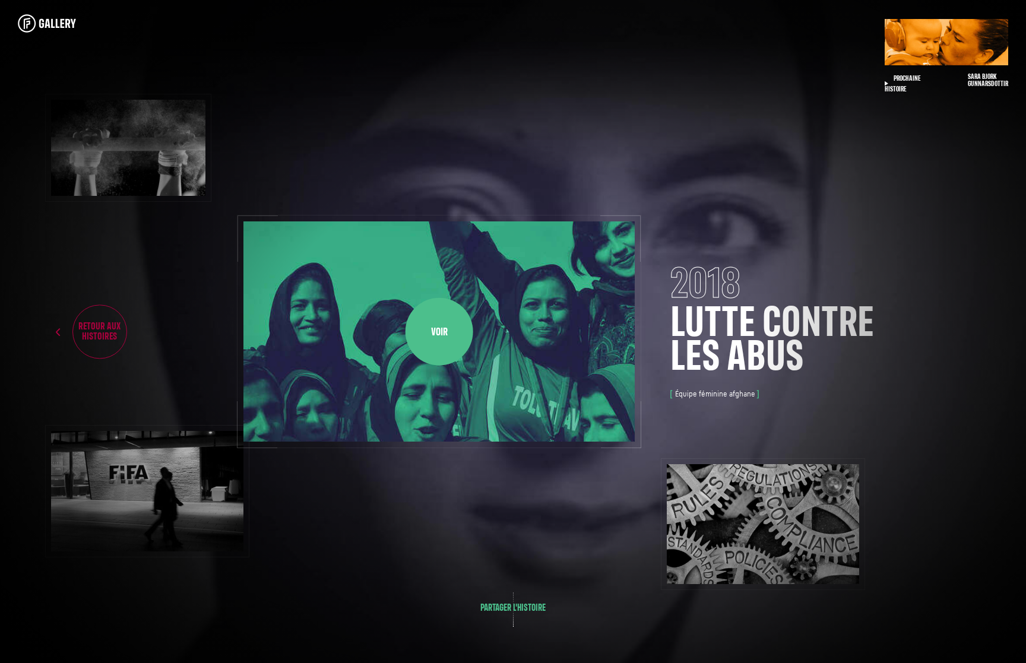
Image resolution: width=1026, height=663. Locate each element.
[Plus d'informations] (128, 148)
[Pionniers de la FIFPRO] (59, 23)
